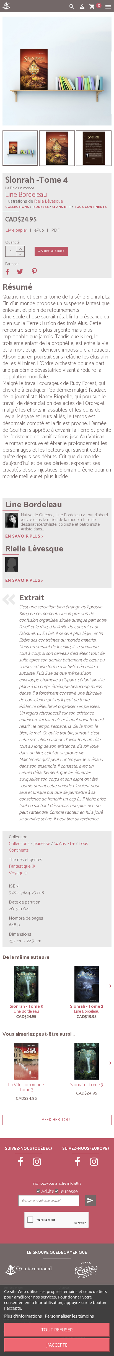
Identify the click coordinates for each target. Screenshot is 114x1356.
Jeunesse (40, 207)
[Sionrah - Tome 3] (26, 984)
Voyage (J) (18, 873)
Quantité (12, 242)
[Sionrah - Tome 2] (86, 984)
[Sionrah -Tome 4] (20, 148)
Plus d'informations (23, 1316)
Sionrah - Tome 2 (86, 1006)
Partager (12, 264)
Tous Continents (90, 207)
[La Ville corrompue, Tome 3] (26, 1061)
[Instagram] (37, 1164)
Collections (17, 207)
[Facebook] (20, 1164)
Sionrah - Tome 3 (26, 1006)
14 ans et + (61, 207)
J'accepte (57, 1345)
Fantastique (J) (22, 866)
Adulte (47, 1191)
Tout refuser (57, 1330)
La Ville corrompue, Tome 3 (26, 1087)
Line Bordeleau (26, 1011)
